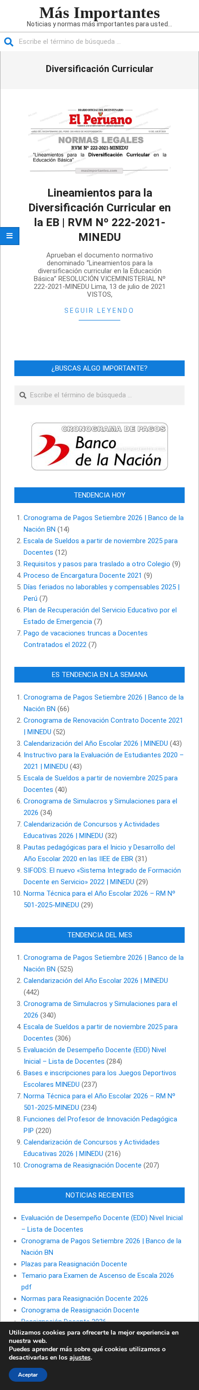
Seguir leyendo (99, 310)
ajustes (80, 1358)
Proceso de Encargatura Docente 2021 (83, 575)
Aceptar (28, 1374)
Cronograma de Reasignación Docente (83, 1165)
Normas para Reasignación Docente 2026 (84, 1298)
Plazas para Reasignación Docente (74, 1264)
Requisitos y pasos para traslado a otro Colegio (97, 564)
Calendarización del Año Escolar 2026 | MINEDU (96, 743)
